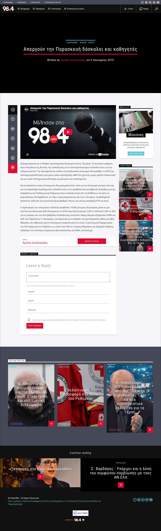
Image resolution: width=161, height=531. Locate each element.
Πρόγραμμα (8, 2)
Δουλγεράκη (72, 42)
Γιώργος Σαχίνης (16, 422)
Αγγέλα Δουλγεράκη (73, 60)
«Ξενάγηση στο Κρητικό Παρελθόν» (41, 468)
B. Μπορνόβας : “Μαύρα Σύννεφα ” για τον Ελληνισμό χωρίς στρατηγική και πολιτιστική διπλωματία (136, 183)
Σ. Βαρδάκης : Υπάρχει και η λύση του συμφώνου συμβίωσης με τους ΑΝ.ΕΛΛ (121, 472)
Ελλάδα (83, 42)
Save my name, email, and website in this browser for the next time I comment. (69, 320)
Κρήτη (91, 42)
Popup (146, 9)
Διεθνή (123, 172)
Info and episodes (136, 153)
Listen (130, 9)
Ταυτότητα (71, 501)
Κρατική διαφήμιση (32, 501)
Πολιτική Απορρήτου (54, 501)
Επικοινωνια (35, 2)
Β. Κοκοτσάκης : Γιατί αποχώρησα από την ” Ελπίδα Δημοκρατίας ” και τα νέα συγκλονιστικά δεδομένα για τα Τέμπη (136, 235)
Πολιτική (141, 172)
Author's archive (92, 241)
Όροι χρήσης (14, 501)
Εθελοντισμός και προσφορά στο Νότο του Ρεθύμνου (135, 208)
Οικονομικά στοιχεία (53, 2)
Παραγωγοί (22, 2)
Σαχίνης (142, 223)
